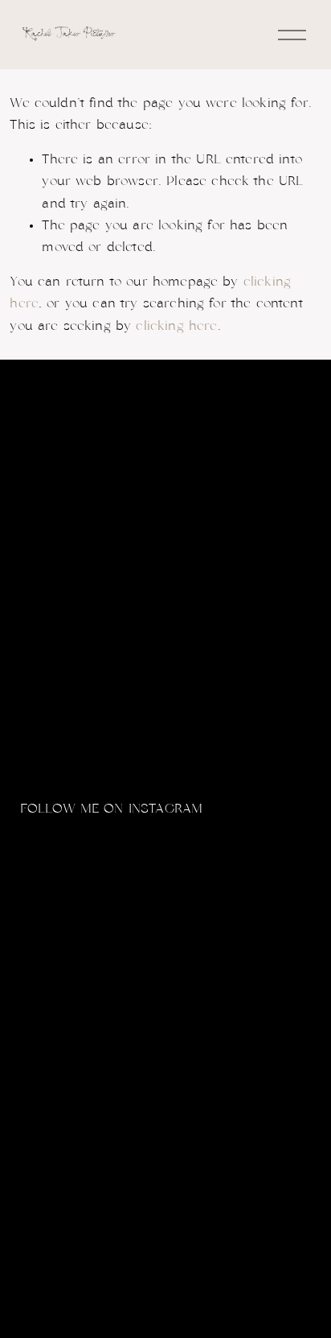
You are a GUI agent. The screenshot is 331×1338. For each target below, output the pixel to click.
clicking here (176, 325)
